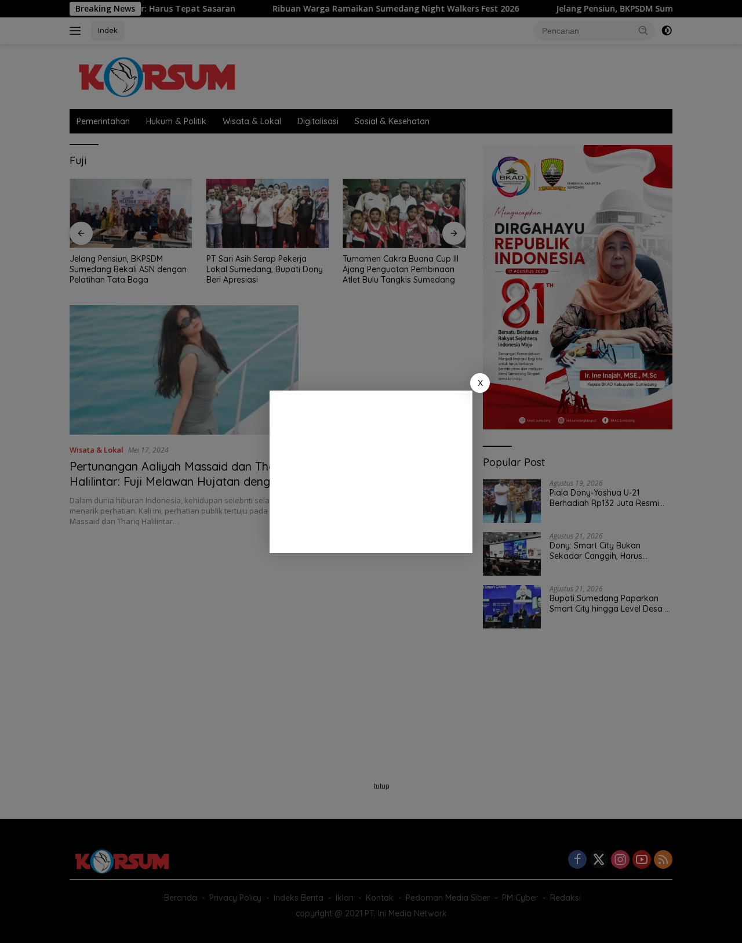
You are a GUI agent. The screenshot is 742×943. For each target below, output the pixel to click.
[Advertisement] (371, 472)
